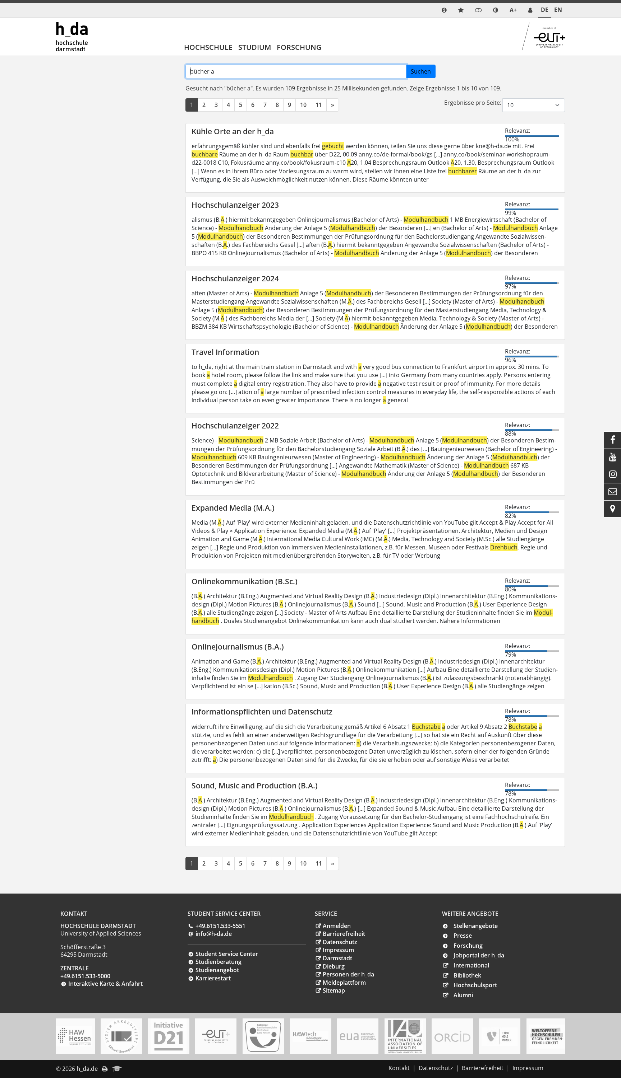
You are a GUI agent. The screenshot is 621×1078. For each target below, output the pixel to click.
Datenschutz (340, 942)
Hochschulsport (475, 985)
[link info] (444, 10)
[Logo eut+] (216, 1036)
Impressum (338, 950)
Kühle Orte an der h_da (233, 131)
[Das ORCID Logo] (452, 1036)
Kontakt (399, 1068)
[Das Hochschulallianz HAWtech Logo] (310, 1036)
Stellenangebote (476, 926)
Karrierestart (213, 978)
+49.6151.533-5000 (85, 976)
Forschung (299, 47)
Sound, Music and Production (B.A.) (255, 786)
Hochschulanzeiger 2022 (235, 426)
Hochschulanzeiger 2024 (235, 278)
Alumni (463, 995)
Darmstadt (337, 958)
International (471, 965)
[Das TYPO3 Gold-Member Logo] (500, 1036)
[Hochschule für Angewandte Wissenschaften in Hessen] (74, 1036)
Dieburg (334, 966)
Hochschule (208, 47)
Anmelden (337, 926)
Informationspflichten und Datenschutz (262, 712)
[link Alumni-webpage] (117, 1069)
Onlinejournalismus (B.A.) (238, 647)
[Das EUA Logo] (358, 1036)
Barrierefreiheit (344, 934)
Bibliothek (467, 975)
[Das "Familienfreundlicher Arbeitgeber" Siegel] (263, 1036)
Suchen (421, 71)
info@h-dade (214, 934)
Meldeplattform (344, 982)
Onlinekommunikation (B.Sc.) (245, 581)
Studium (254, 47)
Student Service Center (227, 954)
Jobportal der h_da (479, 955)
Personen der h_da (348, 974)
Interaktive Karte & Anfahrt (105, 984)
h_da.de (87, 1069)
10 (303, 105)
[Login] (478, 10)
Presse (463, 935)
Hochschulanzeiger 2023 (235, 205)
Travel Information (225, 352)
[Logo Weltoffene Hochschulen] (547, 1037)
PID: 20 (136, 1069)
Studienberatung (219, 962)
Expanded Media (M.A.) (233, 508)
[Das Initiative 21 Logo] (169, 1036)
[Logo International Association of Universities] (405, 1037)
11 (319, 105)
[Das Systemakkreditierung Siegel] (121, 1036)
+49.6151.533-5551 (220, 926)
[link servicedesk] (530, 10)
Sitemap (334, 990)
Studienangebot (217, 970)
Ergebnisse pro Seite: (472, 103)
